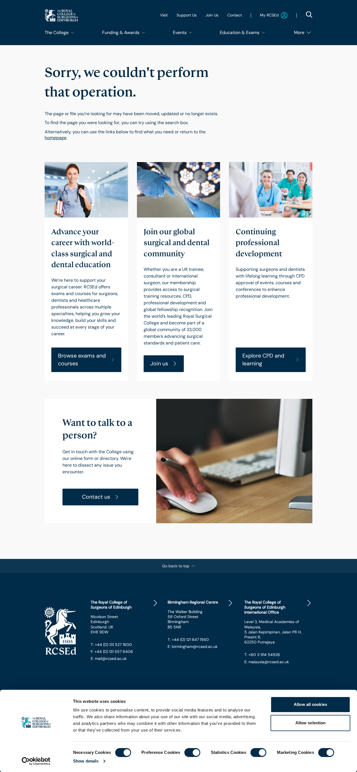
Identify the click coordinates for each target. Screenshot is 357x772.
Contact (234, 15)
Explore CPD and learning (263, 359)
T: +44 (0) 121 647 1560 (188, 639)
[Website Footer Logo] (63, 631)
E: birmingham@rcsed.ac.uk (193, 646)
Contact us (96, 496)
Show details (85, 761)
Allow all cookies (310, 704)
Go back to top (175, 565)
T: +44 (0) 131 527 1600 (111, 644)
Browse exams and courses (82, 359)
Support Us (187, 15)
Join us (159, 363)
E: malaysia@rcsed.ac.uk (266, 661)
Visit (164, 15)
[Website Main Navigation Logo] (61, 15)
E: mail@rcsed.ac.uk (109, 658)
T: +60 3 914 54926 (262, 654)
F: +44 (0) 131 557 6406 (112, 651)
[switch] (192, 752)
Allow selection (310, 722)
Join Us (212, 15)
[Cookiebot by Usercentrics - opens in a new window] (36, 761)
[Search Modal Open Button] (309, 14)
